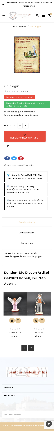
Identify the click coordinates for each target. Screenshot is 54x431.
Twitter (14, 158)
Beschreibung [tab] (27, 222)
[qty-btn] (25, 125)
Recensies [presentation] (27, 243)
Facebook (7, 158)
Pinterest (21, 158)
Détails (23, 106)
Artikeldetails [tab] (26, 232)
